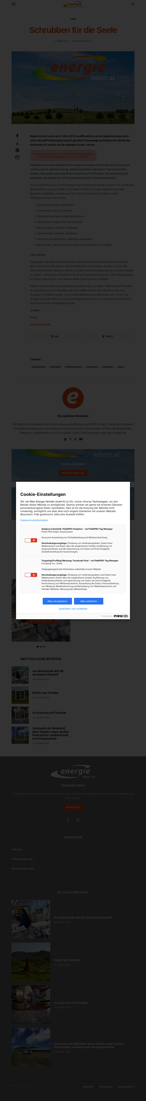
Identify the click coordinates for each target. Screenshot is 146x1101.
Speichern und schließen (73, 608)
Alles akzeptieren (57, 601)
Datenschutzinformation (34, 520)
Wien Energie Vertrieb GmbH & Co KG (51, 501)
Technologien (100, 501)
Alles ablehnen (88, 601)
